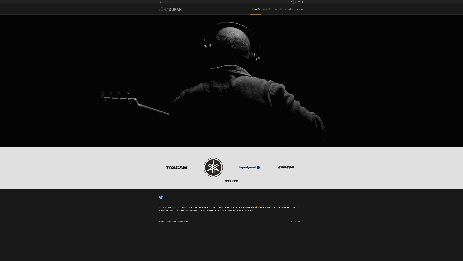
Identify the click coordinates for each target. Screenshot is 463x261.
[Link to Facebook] (288, 2)
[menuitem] (255, 9)
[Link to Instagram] (302, 2)
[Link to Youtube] (299, 2)
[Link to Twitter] (291, 2)
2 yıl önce (162, 209)
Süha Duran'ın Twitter (173, 209)
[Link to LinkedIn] (295, 2)
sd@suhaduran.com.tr (166, 2)
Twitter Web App (196, 209)
